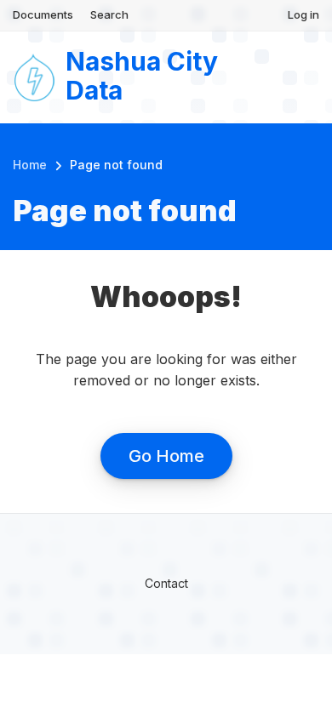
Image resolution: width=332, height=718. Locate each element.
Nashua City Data (142, 76)
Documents (43, 14)
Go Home (166, 456)
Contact (166, 583)
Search (109, 14)
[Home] (35, 75)
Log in (303, 14)
